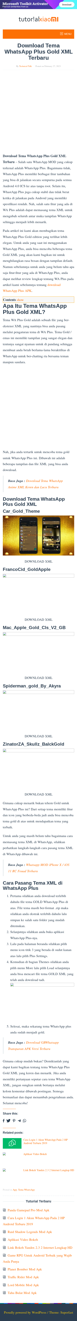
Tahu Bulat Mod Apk (22, 1292)
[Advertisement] (38, 113)
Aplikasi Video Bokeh (35, 1154)
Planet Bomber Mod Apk (25, 1269)
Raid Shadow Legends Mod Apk (30, 1231)
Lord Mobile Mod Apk (23, 1285)
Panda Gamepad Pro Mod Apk (28, 1210)
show (20, 299)
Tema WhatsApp (26, 1189)
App (15, 1189)
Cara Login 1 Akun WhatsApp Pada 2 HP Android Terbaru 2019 (45, 1141)
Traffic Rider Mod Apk (23, 1277)
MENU (67, 34)
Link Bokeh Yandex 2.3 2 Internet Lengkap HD (48, 1170)
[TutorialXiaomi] (38, 18)
